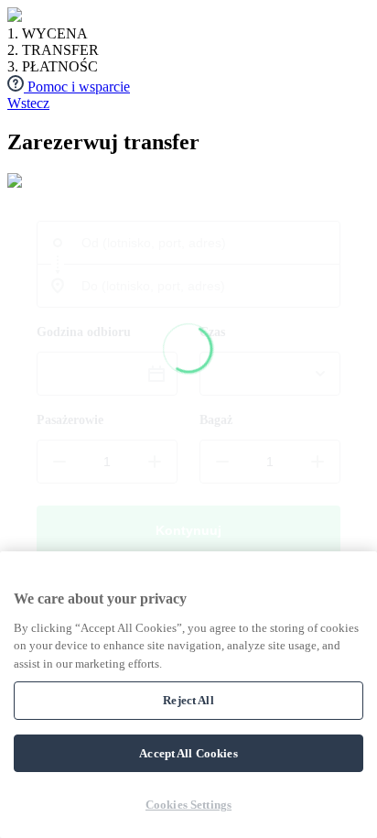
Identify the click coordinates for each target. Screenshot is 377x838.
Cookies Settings (188, 804)
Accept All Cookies (188, 753)
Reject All (188, 700)
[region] (188, 694)
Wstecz (28, 103)
